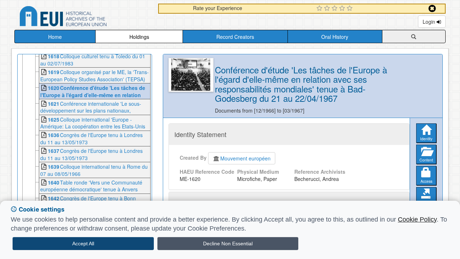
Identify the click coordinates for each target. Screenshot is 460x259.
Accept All (83, 243)
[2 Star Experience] (328, 8)
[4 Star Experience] (343, 8)
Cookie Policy (417, 219)
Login (430, 21)
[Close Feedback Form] (432, 8)
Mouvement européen (245, 158)
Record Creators (235, 36)
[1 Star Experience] (320, 8)
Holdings (139, 36)
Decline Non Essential (228, 243)
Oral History (334, 36)
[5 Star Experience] (350, 8)
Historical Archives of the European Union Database (83, 17)
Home (55, 36)
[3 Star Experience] (335, 8)
